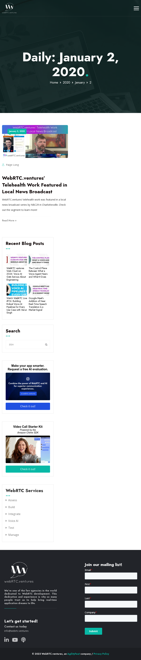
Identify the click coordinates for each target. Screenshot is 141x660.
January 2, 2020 (17, 131)
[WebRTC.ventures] (9, 8)
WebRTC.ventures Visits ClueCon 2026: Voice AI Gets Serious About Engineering (16, 274)
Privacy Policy (101, 654)
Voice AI (13, 521)
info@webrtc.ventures (16, 630)
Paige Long (12, 164)
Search (13, 331)
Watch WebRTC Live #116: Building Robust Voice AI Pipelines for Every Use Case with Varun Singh (17, 305)
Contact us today (15, 626)
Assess (12, 500)
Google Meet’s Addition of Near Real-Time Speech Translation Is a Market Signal (38, 304)
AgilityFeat (73, 654)
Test (11, 528)
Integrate (14, 514)
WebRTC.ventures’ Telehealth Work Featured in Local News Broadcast (34, 184)
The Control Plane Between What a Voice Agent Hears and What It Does (38, 272)
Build (11, 507)
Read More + (9, 220)
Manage (13, 535)
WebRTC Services (24, 491)
